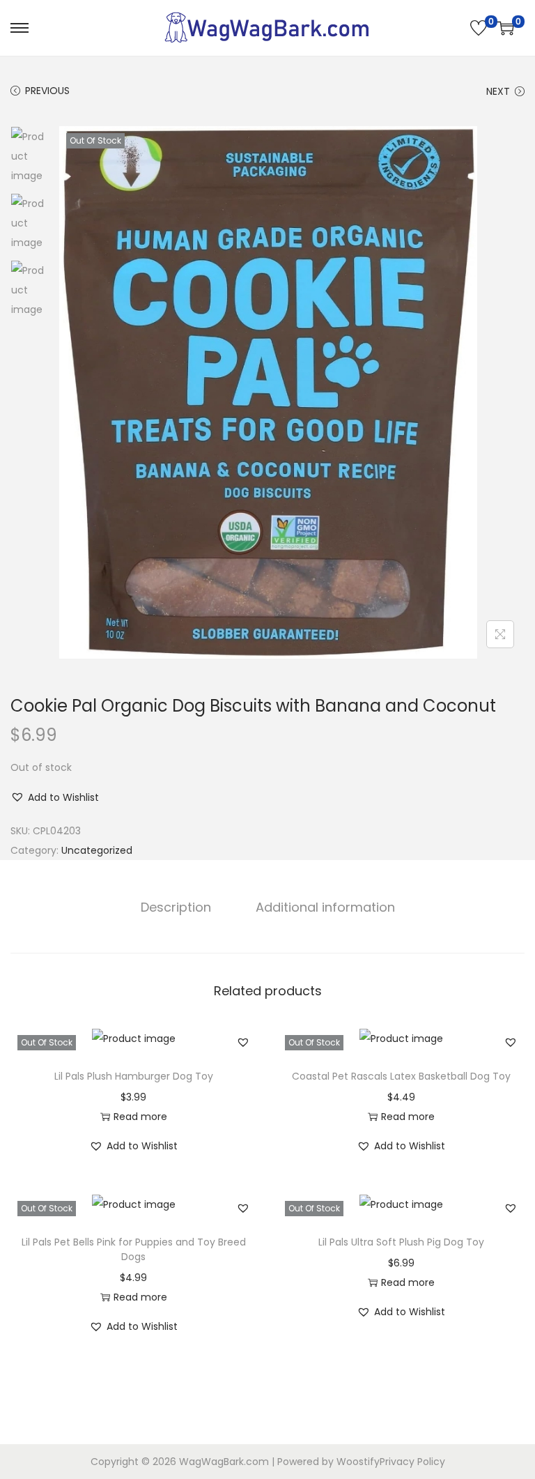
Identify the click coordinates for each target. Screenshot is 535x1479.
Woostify (358, 1462)
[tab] (176, 907)
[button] (54, 797)
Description (176, 907)
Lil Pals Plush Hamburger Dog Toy (133, 1076)
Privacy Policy (412, 1462)
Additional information (325, 907)
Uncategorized (96, 850)
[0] (478, 28)
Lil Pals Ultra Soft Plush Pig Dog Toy (401, 1242)
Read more (140, 1117)
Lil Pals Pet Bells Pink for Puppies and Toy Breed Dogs (134, 1249)
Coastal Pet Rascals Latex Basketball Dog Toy (401, 1076)
